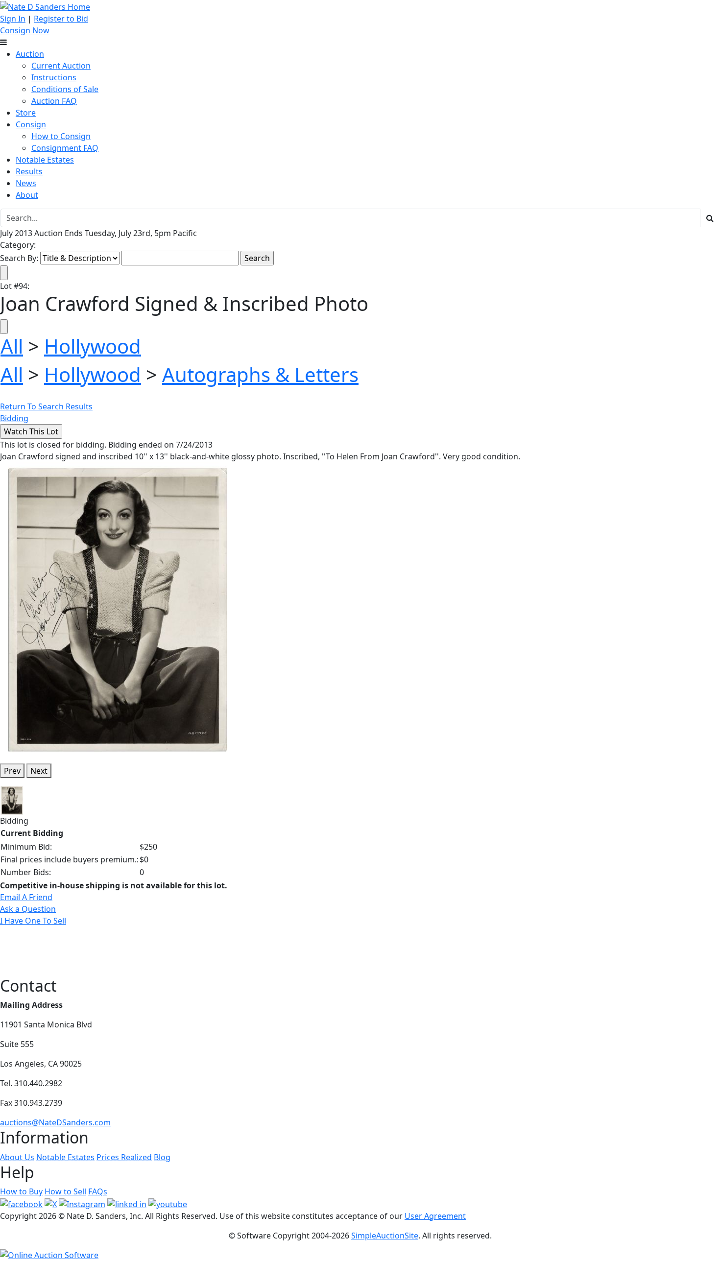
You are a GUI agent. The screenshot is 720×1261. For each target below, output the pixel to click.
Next (39, 770)
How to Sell (65, 1191)
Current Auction (61, 65)
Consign (31, 124)
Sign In (12, 18)
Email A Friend (26, 897)
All (11, 346)
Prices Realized (124, 1157)
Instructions (53, 77)
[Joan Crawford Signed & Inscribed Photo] (118, 608)
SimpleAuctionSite (384, 1235)
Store (26, 112)
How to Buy (21, 1191)
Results (29, 171)
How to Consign (61, 136)
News (26, 183)
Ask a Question (28, 909)
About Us (17, 1157)
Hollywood (92, 346)
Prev (12, 770)
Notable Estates (45, 159)
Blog (162, 1157)
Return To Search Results (46, 406)
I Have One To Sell (33, 920)
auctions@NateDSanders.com (55, 1122)
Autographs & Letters (260, 374)
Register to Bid (61, 18)
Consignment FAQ (64, 148)
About (27, 195)
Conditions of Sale (64, 89)
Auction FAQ (54, 100)
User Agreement (435, 1216)
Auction (30, 53)
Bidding (14, 418)
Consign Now (24, 30)
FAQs (97, 1191)
